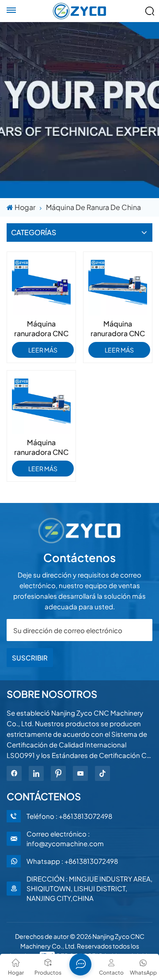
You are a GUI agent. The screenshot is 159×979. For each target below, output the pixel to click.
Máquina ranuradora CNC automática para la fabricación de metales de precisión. (118, 328)
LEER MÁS (42, 350)
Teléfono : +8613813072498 (69, 816)
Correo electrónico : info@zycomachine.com (65, 838)
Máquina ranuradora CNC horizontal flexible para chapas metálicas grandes (41, 328)
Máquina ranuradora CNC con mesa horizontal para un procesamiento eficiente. (41, 447)
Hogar (25, 207)
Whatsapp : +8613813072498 (72, 861)
